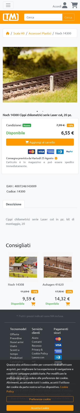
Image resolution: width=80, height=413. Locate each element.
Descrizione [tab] (13, 204)
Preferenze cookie (40, 399)
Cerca (68, 17)
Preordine (16, 338)
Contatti (37, 341)
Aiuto (35, 337)
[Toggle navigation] (8, 5)
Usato (13, 346)
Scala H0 (19, 33)
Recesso (36, 345)
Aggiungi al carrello (42, 142)
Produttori (16, 357)
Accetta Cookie (40, 407)
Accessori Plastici (40, 33)
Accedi (57, 6)
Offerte (14, 334)
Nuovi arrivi (16, 342)
